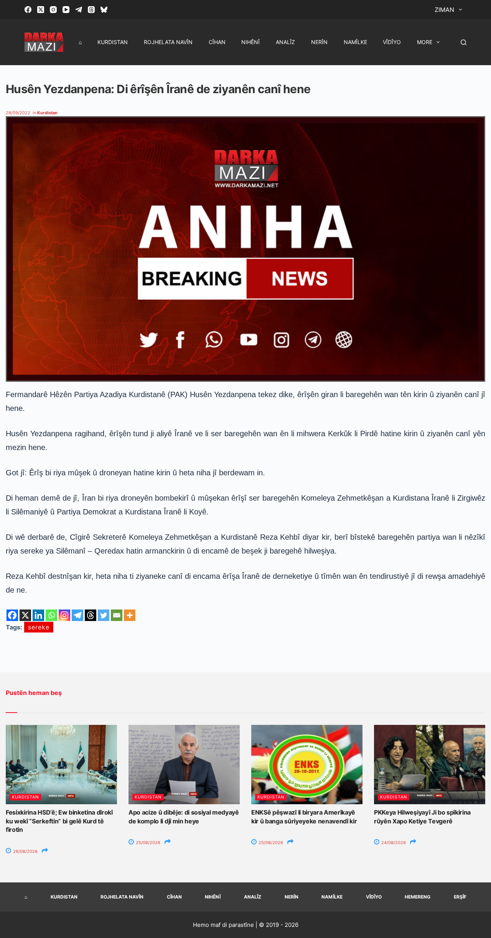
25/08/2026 (147, 842)
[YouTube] (66, 9)
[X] (25, 615)
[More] (129, 615)
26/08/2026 (25, 851)
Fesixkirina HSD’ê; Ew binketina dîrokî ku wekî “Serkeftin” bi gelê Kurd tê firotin (59, 820)
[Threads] (91, 9)
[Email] (116, 615)
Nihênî (250, 42)
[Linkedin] (38, 615)
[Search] (463, 42)
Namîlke (355, 42)
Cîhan (217, 42)
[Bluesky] (104, 9)
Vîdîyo (392, 42)
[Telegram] (78, 9)
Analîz (285, 42)
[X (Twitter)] (40, 9)
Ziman (444, 9)
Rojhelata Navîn (168, 42)
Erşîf (460, 897)
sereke (38, 627)
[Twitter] (103, 615)
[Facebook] (28, 9)
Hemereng (417, 897)
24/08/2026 (393, 842)
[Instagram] (53, 9)
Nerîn (319, 42)
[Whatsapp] (51, 615)
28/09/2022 (18, 112)
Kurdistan (112, 42)
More (424, 42)
